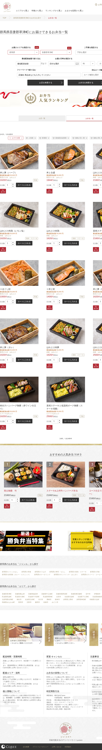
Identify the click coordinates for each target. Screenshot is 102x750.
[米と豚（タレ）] (19, 331)
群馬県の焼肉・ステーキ (77, 572)
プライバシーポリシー (40, 747)
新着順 (44, 138)
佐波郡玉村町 (30, 599)
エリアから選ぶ (22, 11)
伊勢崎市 (97, 594)
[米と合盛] (65, 156)
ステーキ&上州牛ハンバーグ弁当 (62, 491)
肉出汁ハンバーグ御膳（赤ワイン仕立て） (18, 407)
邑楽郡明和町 (48, 597)
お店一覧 (42, 118)
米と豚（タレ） (7, 347)
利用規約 (68, 747)
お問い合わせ (56, 747)
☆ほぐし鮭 (5, 289)
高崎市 (49, 599)
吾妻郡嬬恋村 (33, 594)
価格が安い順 (80, 138)
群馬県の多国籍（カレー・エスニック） (16, 575)
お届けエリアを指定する (21, 47)
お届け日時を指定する (63, 59)
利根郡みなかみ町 (8, 602)
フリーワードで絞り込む (26, 70)
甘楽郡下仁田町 (83, 597)
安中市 (88, 594)
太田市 (58, 597)
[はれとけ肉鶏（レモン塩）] (19, 215)
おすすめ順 (16, 138)
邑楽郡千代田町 (33, 597)
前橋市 (45, 602)
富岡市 (20, 602)
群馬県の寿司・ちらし (57, 572)
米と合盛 (50, 172)
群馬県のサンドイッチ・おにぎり (66, 575)
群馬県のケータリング (42, 575)
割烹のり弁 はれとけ (8, 177)
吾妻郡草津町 (7, 594)
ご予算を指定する (91, 47)
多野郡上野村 (68, 599)
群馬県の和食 (26, 572)
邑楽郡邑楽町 (7, 597)
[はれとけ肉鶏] (65, 215)
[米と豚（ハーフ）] (19, 156)
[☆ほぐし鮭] (19, 273)
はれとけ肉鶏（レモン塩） (13, 231)
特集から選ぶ (37, 11)
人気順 (30, 138)
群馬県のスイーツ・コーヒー (91, 575)
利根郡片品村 (94, 599)
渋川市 (40, 599)
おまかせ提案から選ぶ (74, 11)
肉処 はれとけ (5, 235)
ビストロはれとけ (6, 413)
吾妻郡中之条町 (47, 594)
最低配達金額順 (61, 138)
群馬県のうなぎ (40, 572)
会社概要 (26, 747)
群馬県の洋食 (95, 572)
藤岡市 (37, 602)
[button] (13, 184)
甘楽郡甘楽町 (69, 597)
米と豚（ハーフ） (8, 172)
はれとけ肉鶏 (52, 231)
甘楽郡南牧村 (97, 597)
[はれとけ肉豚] (65, 331)
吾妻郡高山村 (20, 594)
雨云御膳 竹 (10, 491)
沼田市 (29, 602)
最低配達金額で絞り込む (31, 59)
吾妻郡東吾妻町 (76, 594)
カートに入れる (24, 185)
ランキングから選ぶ (53, 11)
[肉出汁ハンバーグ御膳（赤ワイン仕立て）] (19, 389)
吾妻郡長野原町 (61, 594)
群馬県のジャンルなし (10, 572)
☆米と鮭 (50, 289)
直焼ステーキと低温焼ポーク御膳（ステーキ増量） (64, 407)
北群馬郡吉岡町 (7, 599)
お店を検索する (45, 83)
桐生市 (19, 599)
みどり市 (55, 602)
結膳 (6, 7)
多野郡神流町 (81, 599)
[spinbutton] (10, 185)
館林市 (57, 599)
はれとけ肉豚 (52, 347)
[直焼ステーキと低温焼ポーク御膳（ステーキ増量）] (65, 389)
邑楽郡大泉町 (20, 597)
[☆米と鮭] (65, 273)
